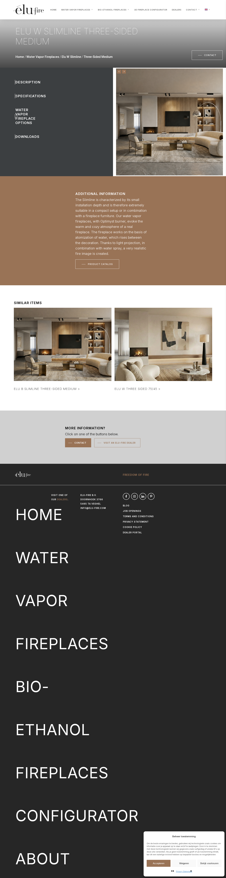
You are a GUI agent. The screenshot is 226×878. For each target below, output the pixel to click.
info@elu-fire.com (93, 508)
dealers (62, 499)
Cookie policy (132, 527)
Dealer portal (132, 532)
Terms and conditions (138, 516)
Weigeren (184, 863)
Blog (126, 505)
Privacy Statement (184, 871)
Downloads (20, 137)
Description (20, 82)
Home (20, 57)
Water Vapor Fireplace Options (20, 116)
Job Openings (132, 511)
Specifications (20, 96)
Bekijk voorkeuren (209, 863)
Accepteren (158, 863)
